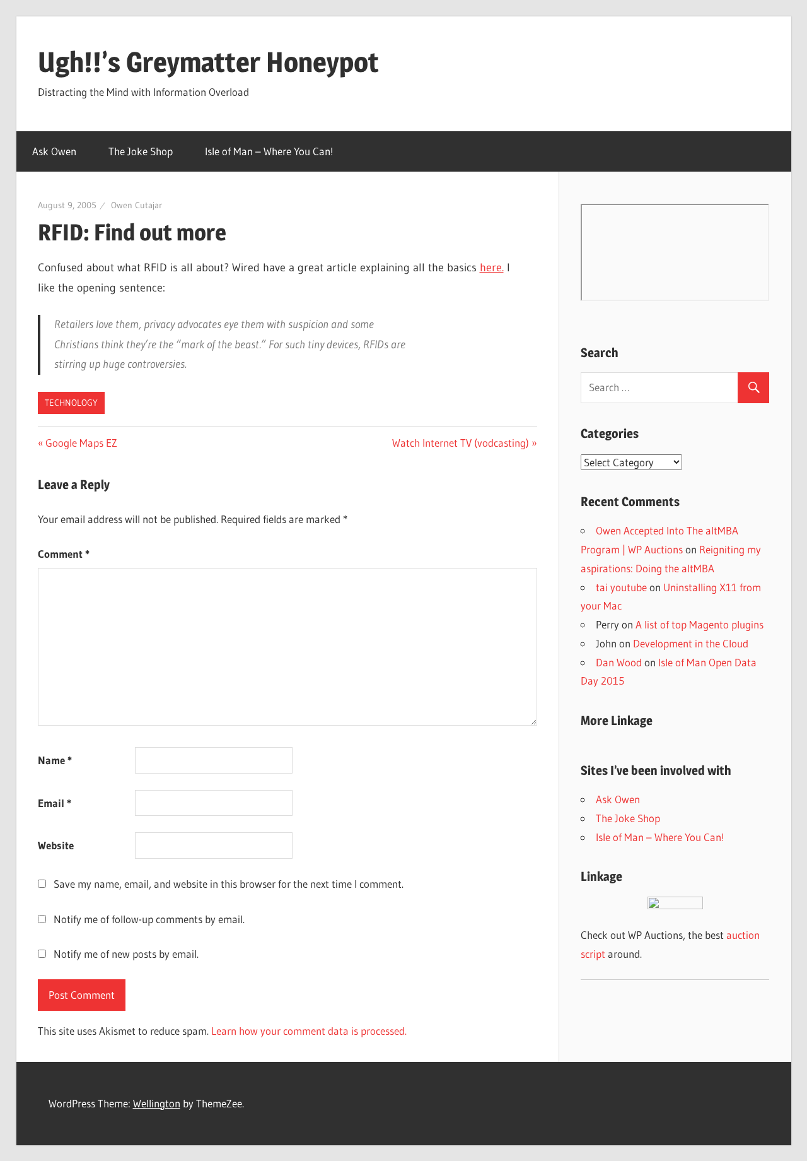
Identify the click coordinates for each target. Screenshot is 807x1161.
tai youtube (621, 587)
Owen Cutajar (136, 205)
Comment (64, 553)
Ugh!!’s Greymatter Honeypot (208, 62)
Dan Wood (619, 662)
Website (56, 845)
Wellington (156, 1103)
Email (54, 803)
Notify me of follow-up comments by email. (149, 919)
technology (71, 402)
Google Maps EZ (81, 442)
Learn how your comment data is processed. (309, 1030)
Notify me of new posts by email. (126, 953)
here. (492, 267)
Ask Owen (54, 151)
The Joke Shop (140, 151)
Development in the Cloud (690, 643)
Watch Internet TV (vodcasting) (460, 442)
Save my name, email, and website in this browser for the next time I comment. (229, 883)
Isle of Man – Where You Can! (269, 151)
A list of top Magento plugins (699, 624)
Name (55, 760)
